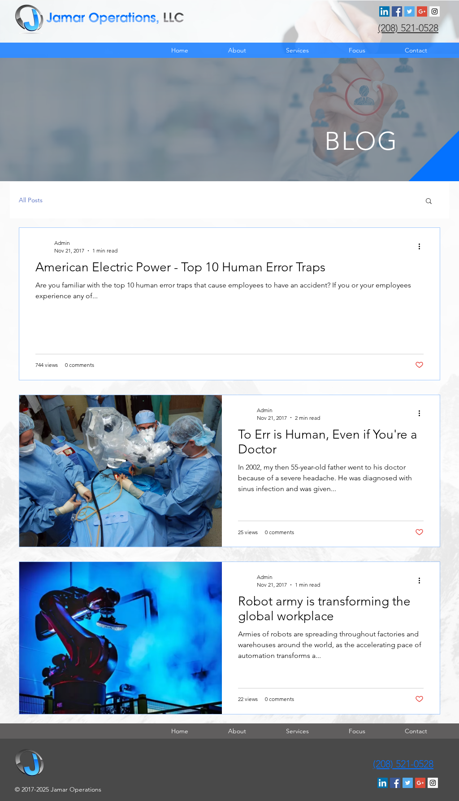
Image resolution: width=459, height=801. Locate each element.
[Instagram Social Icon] (434, 11)
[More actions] (422, 246)
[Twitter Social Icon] (409, 11)
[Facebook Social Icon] (397, 11)
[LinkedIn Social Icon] (384, 11)
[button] (428, 201)
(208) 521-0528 (408, 28)
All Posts (31, 200)
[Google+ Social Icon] (422, 11)
